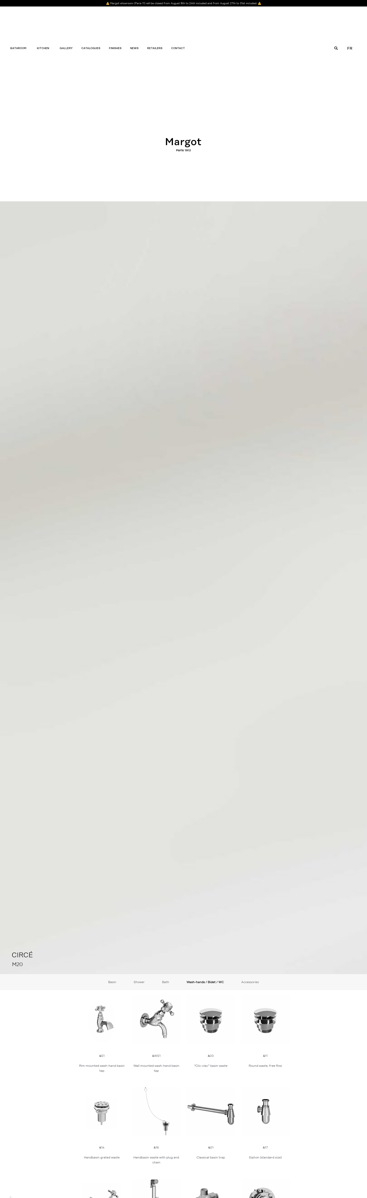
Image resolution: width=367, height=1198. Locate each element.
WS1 (156, 1063)
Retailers (154, 48)
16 (156, 1155)
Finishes (115, 48)
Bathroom (18, 48)
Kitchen (43, 48)
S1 (102, 1063)
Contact (178, 48)
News (134, 48)
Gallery (66, 48)
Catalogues (90, 48)
